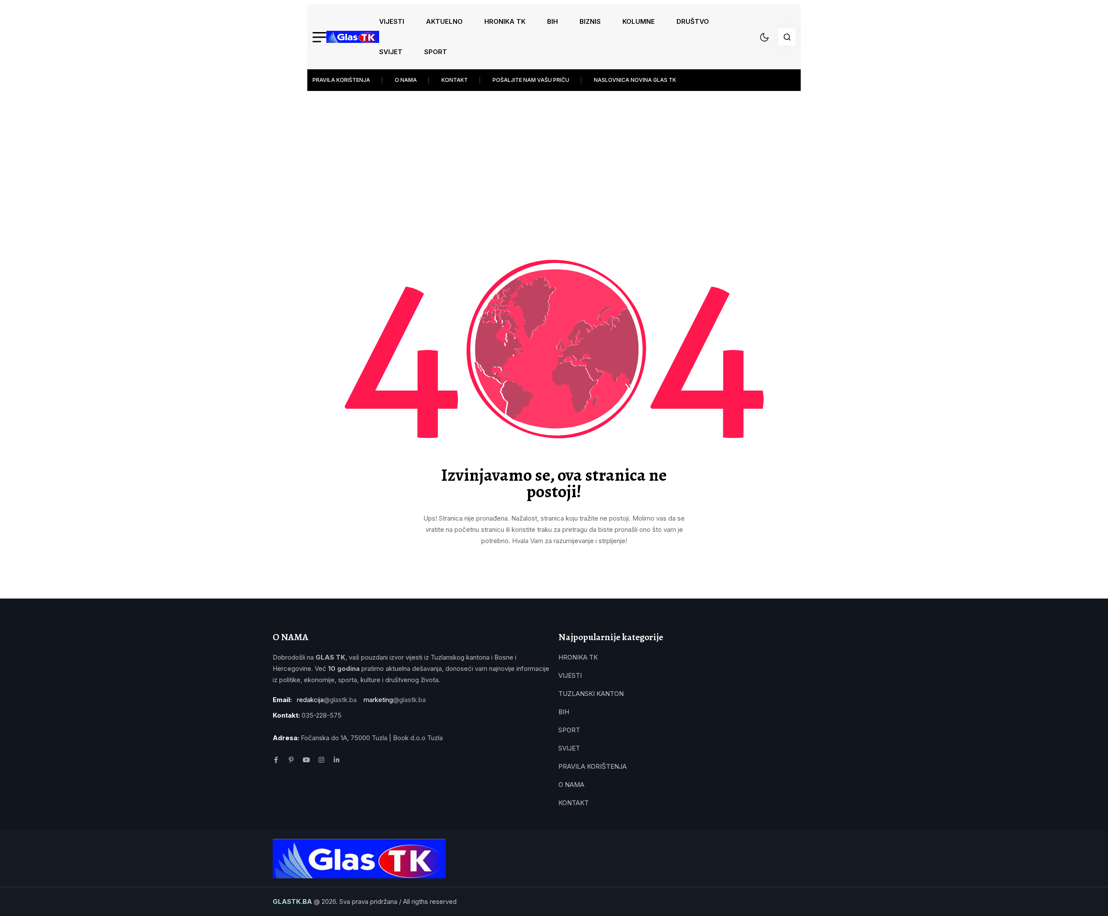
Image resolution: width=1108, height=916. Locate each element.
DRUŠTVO (692, 21)
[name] (352, 37)
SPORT (435, 52)
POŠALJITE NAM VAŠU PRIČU (531, 80)
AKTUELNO (444, 21)
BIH (552, 21)
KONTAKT (454, 80)
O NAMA (406, 80)
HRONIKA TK (504, 21)
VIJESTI (391, 21)
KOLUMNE (638, 21)
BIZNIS (590, 21)
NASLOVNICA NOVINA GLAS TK (635, 80)
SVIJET (391, 52)
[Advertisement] (554, 156)
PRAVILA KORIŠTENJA (341, 80)
